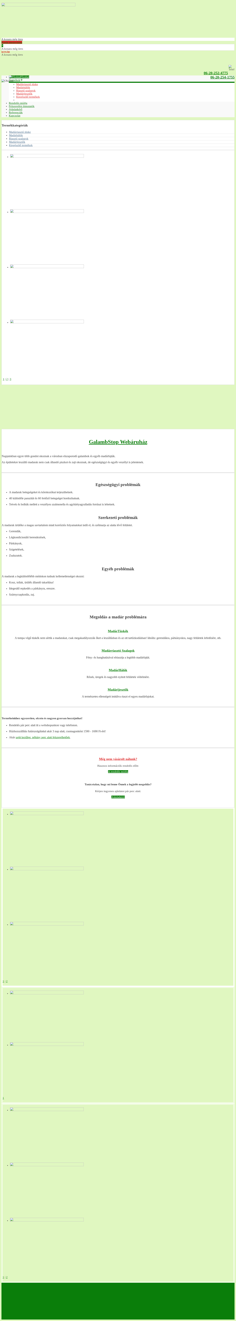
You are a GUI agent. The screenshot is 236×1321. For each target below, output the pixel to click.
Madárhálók (16, 135)
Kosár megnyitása (12, 41)
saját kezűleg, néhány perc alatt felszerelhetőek (43, 737)
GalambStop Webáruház (118, 442)
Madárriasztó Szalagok (118, 650)
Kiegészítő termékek (21, 145)
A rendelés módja (118, 771)
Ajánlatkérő (118, 797)
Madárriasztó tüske (20, 131)
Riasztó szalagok (18, 138)
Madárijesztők (17, 141)
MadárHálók (118, 670)
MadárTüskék (118, 631)
